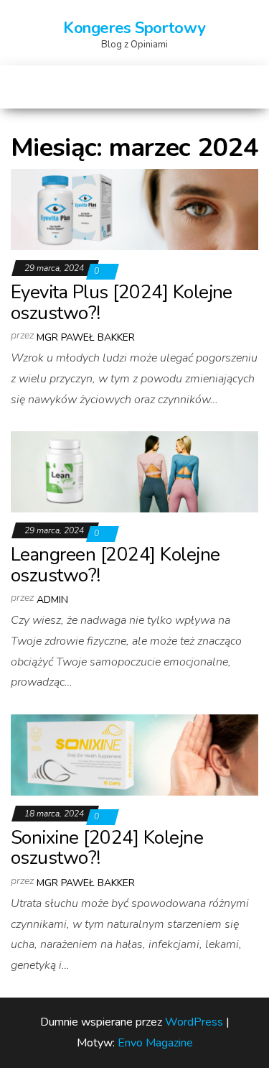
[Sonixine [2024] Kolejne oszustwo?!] (134, 755)
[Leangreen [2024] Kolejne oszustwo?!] (134, 471)
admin (52, 600)
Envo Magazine (155, 1043)
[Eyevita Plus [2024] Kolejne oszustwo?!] (134, 209)
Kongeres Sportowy (134, 28)
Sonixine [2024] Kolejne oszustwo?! (107, 848)
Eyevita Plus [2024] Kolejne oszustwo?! (121, 303)
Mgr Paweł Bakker (86, 337)
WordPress (194, 1022)
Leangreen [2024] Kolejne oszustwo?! (115, 565)
